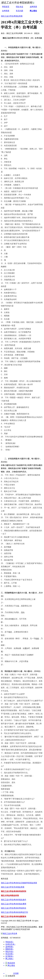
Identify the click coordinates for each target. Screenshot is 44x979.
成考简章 (33, 7)
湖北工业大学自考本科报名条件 (13, 900)
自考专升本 (10, 944)
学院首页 (5, 7)
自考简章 (5, 11)
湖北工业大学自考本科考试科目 (13, 908)
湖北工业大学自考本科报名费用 (13, 904)
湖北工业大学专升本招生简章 (12, 887)
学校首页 (9, 942)
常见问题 (19, 11)
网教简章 (9, 949)
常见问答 (9, 954)
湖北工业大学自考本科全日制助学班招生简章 (19, 883)
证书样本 (9, 956)
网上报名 (33, 11)
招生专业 (19, 7)
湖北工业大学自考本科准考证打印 (14, 912)
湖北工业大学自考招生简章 (12, 16)
